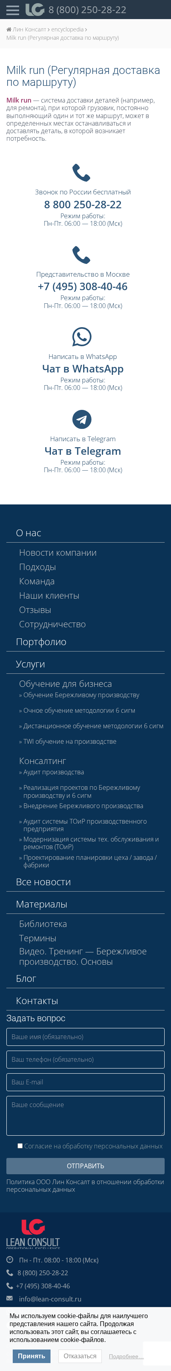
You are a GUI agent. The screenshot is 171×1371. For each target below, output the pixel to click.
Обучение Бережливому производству (81, 695)
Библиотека (43, 923)
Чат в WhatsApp (83, 368)
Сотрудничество (52, 624)
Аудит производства (53, 772)
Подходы (37, 566)
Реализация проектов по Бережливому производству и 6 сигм (81, 791)
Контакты (37, 1000)
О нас (28, 532)
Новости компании (58, 552)
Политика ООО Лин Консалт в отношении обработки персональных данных (85, 1185)
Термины (37, 938)
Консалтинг (42, 760)
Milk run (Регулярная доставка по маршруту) (83, 76)
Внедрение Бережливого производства (83, 806)
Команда (37, 581)
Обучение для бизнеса (65, 683)
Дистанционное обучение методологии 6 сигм (93, 726)
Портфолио (41, 641)
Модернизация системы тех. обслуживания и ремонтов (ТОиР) (91, 843)
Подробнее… (126, 1356)
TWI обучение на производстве (70, 742)
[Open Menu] (12, 9)
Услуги (30, 663)
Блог (26, 978)
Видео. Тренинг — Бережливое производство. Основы (83, 956)
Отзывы (35, 609)
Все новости (43, 881)
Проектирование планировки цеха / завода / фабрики (90, 861)
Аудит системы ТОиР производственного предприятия (85, 825)
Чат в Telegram (83, 451)
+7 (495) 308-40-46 (83, 286)
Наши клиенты (49, 595)
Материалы (41, 903)
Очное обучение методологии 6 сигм (79, 711)
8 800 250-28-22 (83, 204)
